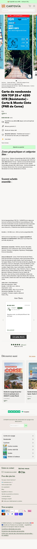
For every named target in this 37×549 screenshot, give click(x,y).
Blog (3, 489)
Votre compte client (7, 484)
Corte (7, 160)
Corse (3, 158)
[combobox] (18, 10)
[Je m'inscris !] (26, 425)
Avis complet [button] (10, 330)
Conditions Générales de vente (11, 529)
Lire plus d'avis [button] (18, 337)
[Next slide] (33, 320)
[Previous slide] (3, 320)
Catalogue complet (6, 498)
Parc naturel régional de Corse (23, 167)
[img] (10, 305)
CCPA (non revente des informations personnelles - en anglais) (17, 534)
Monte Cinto (10, 167)
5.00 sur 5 (23, 344)
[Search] (34, 10)
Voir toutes (32, 356)
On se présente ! (6, 487)
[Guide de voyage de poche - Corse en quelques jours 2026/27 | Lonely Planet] (13, 381)
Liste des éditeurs (6, 496)
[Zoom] (29, 76)
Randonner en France (20, 168)
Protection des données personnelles (13, 531)
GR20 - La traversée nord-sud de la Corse (16, 163)
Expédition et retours (7, 491)
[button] (5, 117)
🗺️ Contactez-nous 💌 (7, 482)
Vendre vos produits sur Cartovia (10, 494)
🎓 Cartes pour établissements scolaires (12, 501)
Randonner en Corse (7, 168)
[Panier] (30, 6)
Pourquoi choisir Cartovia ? (9, 480)
